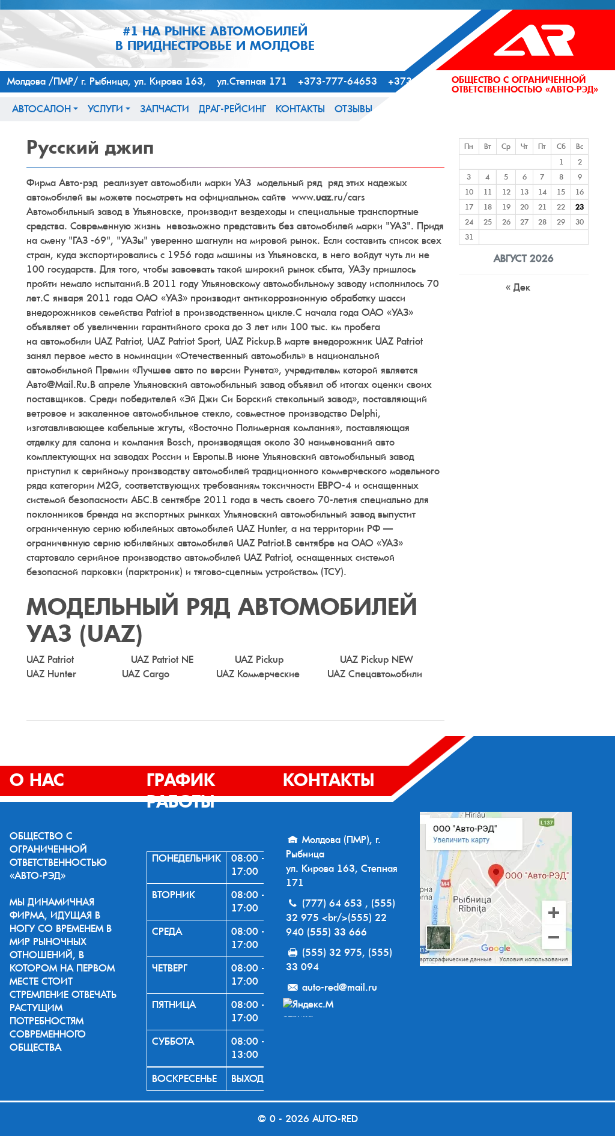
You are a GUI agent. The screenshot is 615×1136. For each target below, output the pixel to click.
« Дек (518, 287)
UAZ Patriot (50, 659)
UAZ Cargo (145, 674)
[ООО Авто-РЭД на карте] (512, 889)
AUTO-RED (335, 1119)
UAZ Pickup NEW (376, 659)
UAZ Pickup (259, 659)
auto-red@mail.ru (339, 987)
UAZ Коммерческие (258, 674)
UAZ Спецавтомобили (374, 674)
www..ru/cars (327, 197)
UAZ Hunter (51, 674)
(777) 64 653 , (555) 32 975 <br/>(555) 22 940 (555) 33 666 (340, 917)
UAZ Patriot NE (162, 659)
